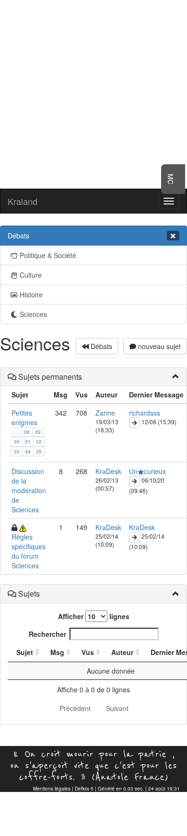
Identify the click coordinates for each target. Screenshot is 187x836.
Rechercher (47, 634)
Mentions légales (51, 788)
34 (28, 451)
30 (17, 441)
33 (17, 451)
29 (38, 432)
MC (170, 179)
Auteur (122, 652)
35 (39, 451)
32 (39, 441)
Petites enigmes (24, 417)
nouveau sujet (158, 346)
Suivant (117, 708)
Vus (88, 652)
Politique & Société (48, 255)
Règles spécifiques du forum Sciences (29, 551)
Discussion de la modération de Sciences (29, 490)
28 (27, 432)
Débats (100, 346)
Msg (57, 652)
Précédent (75, 708)
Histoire (31, 294)
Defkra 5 (84, 788)
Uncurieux (147, 471)
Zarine (105, 413)
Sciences (33, 314)
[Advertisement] (93, 93)
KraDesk (108, 471)
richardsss (144, 413)
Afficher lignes (93, 616)
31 (28, 441)
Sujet (24, 652)
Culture (31, 275)
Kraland (22, 201)
